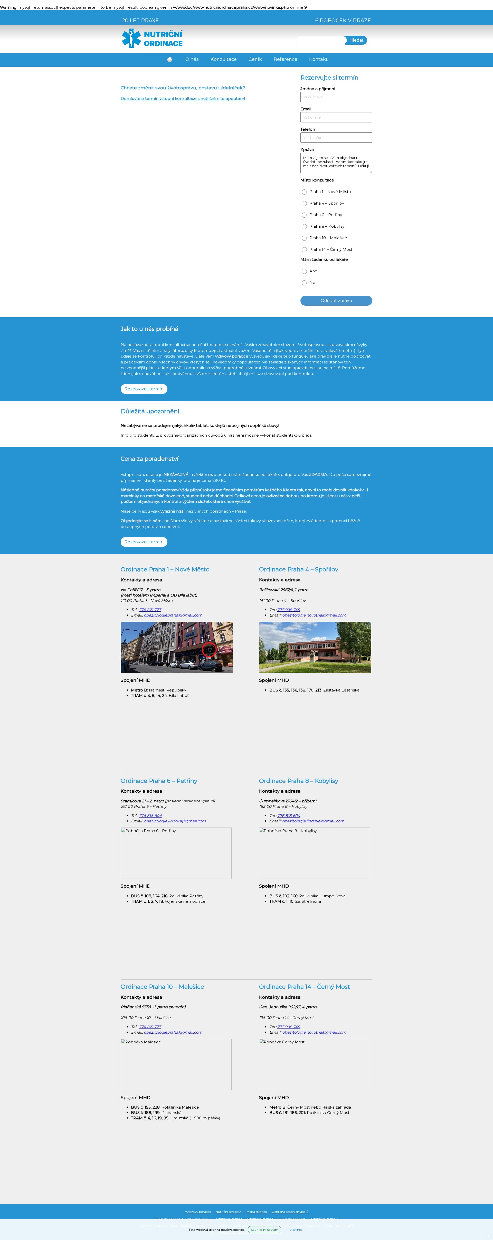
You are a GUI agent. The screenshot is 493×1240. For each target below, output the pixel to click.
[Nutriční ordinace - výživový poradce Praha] (152, 47)
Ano (313, 270)
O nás (192, 59)
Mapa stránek (256, 1212)
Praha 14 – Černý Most (330, 249)
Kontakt (318, 59)
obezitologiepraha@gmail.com (173, 615)
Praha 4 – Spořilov (326, 203)
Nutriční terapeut (229, 1212)
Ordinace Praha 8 (260, 1218)
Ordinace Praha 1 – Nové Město (165, 569)
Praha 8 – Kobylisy (326, 226)
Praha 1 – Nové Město (330, 191)
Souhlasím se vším (264, 1230)
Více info (296, 1230)
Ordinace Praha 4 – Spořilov (298, 569)
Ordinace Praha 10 (292, 1218)
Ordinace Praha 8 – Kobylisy (298, 780)
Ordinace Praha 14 (325, 1218)
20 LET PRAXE (140, 20)
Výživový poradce (198, 1212)
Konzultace (224, 59)
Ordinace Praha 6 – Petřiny (159, 780)
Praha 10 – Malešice (328, 237)
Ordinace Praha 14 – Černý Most (304, 986)
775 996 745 (288, 609)
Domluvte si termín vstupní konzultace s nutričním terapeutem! (183, 98)
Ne (312, 282)
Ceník (255, 59)
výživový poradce (231, 356)
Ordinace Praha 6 (229, 1218)
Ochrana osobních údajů (290, 1212)
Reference (285, 59)
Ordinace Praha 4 (198, 1218)
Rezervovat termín (144, 389)
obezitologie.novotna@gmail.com (314, 615)
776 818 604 (150, 815)
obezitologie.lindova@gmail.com (175, 821)
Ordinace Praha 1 (167, 1218)
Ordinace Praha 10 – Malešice (162, 986)
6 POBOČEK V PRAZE (343, 20)
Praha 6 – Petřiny (325, 214)
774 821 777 (150, 609)
